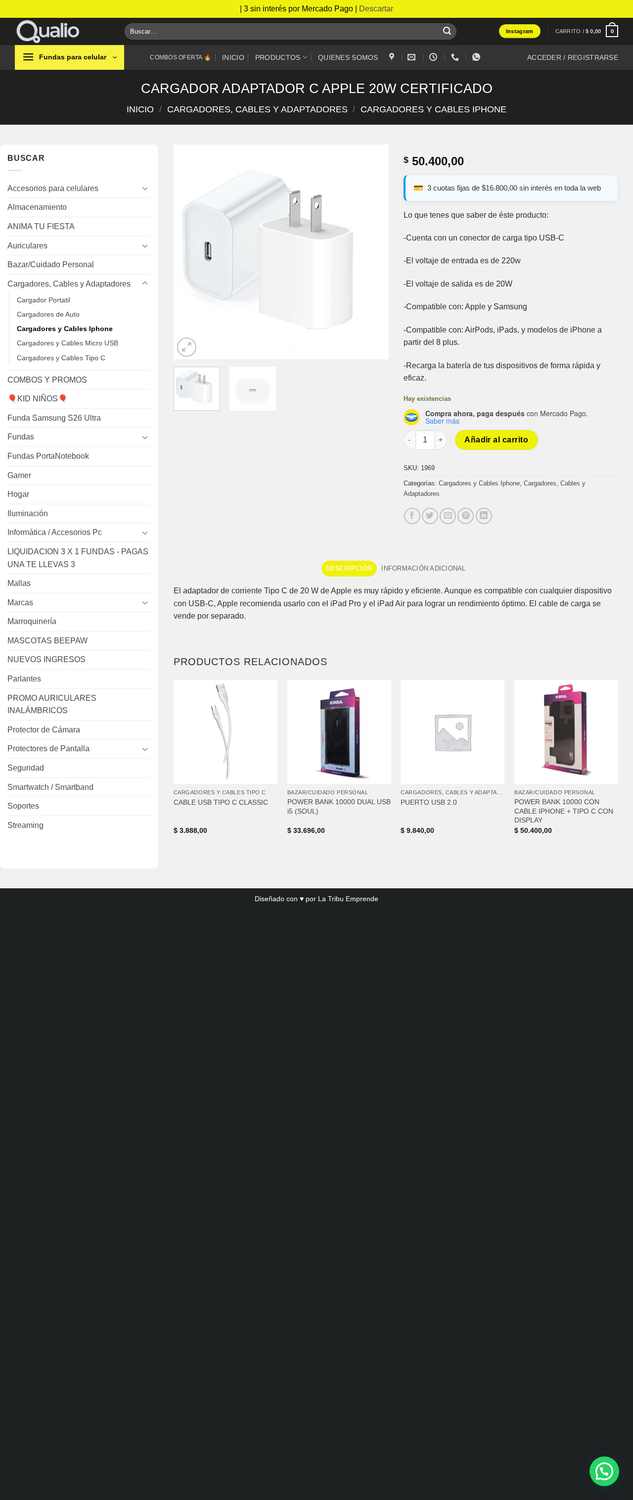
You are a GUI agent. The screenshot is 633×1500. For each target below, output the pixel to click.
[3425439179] (456, 57)
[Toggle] (145, 188)
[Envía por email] (448, 516)
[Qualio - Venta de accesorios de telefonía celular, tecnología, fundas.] (62, 31)
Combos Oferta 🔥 (180, 57)
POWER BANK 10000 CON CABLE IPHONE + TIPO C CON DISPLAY (563, 811)
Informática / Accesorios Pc (54, 532)
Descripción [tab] (349, 568)
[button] (586, 31)
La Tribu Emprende (348, 899)
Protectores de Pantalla (48, 748)
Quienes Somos (348, 57)
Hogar (18, 494)
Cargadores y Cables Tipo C (61, 358)
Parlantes (24, 679)
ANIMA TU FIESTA (41, 226)
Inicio (233, 57)
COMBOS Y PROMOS (47, 380)
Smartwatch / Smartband (50, 787)
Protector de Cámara (43, 730)
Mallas (19, 583)
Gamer (19, 475)
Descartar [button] (376, 8)
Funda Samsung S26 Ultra (54, 418)
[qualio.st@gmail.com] (412, 57)
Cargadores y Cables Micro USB (67, 343)
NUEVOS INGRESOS (46, 659)
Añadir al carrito (496, 439)
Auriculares (27, 246)
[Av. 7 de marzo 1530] (393, 57)
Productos (278, 57)
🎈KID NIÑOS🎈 (37, 398)
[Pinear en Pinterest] (465, 516)
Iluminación (27, 513)
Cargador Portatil (43, 300)
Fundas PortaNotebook (48, 456)
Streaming (25, 825)
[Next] (372, 251)
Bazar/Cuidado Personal (50, 264)
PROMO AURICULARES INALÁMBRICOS (51, 704)
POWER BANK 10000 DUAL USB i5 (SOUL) (339, 806)
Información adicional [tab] (423, 568)
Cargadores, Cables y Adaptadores (257, 109)
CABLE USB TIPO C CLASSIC (221, 802)
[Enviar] (447, 31)
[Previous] (190, 251)
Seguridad (25, 768)
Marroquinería (31, 621)
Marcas (20, 602)
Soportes (23, 806)
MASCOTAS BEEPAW (47, 640)
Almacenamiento (37, 207)
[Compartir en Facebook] (412, 516)
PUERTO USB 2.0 (429, 802)
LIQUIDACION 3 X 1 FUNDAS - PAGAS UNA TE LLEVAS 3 (77, 558)
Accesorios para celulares (52, 188)
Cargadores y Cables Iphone (433, 109)
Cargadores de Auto (48, 314)
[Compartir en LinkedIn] (484, 516)
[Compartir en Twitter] (430, 516)
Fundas (20, 437)
